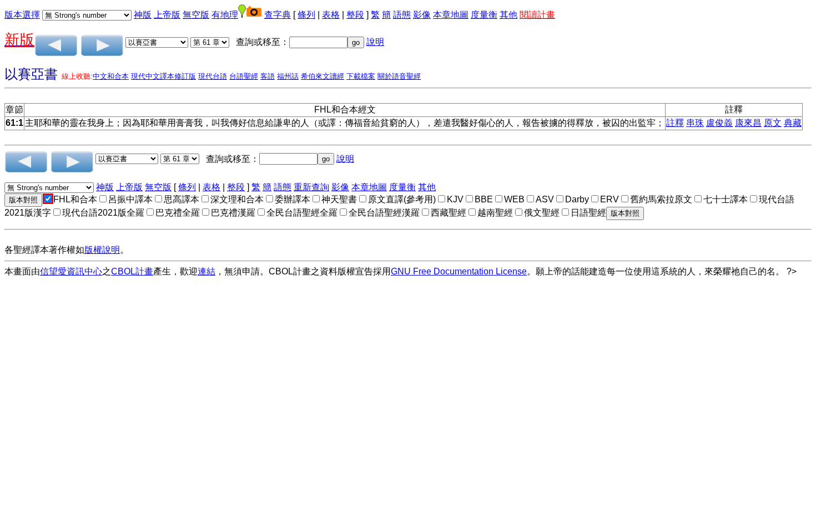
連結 (206, 271)
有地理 (224, 14)
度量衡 (484, 14)
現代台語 (212, 76)
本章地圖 (451, 14)
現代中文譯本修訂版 (163, 76)
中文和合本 (111, 76)
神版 (143, 14)
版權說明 (102, 249)
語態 (402, 14)
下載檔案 (360, 76)
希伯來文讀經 (322, 76)
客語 (267, 76)
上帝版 (167, 14)
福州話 (288, 76)
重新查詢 (311, 187)
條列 (306, 14)
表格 (331, 14)
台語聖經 (243, 76)
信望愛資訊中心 (71, 271)
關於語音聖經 (399, 76)
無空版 (196, 14)
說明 (375, 42)
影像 (422, 14)
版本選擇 (22, 14)
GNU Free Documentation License (459, 271)
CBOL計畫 (132, 271)
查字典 (277, 14)
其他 (508, 14)
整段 (355, 14)
